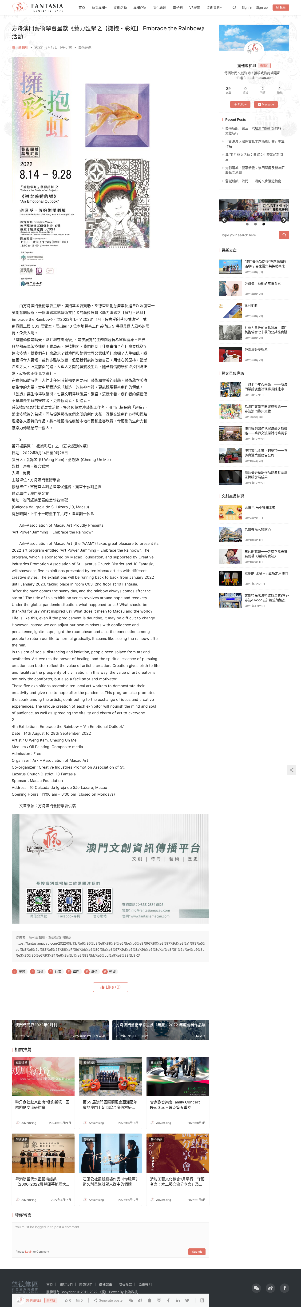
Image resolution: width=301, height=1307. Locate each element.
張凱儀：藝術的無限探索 (263, 283)
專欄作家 (140, 7)
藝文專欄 (98, 7)
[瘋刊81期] (230, 310)
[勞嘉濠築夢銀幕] (230, 354)
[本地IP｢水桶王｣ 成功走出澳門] (230, 578)
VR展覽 (194, 7)
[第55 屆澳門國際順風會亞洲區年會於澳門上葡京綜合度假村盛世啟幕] (110, 1076)
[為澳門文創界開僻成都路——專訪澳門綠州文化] (230, 411)
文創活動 (120, 7)
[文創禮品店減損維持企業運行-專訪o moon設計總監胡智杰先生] (230, 600)
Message (268, 104)
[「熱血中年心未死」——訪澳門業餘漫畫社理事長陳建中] (230, 389)
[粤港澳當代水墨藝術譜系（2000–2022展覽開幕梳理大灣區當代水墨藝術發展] (43, 1153)
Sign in (247, 7)
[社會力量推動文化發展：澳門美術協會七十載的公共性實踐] (230, 332)
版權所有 (52, 1292)
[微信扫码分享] (131, 1300)
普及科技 (131, 1292)
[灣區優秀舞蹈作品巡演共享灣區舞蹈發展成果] (230, 477)
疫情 (94, 972)
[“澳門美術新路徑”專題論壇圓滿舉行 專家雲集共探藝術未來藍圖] (230, 266)
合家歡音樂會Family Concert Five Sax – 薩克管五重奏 (175, 1105)
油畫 (58, 972)
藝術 (112, 972)
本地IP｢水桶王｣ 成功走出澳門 (266, 573)
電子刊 (178, 7)
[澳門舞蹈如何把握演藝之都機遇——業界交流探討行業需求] (230, 433)
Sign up (262, 7)
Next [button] (283, 220)
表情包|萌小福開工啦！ (262, 507)
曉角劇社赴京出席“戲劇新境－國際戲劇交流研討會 (42, 1105)
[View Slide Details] (254, 210)
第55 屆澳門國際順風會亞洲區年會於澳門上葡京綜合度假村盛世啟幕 (110, 1105)
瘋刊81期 (251, 305)
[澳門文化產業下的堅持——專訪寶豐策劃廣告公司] (230, 455)
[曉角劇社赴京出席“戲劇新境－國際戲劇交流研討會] (43, 1076)
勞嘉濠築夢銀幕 (256, 349)
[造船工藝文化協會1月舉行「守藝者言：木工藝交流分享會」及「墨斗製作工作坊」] (178, 1153)
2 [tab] (255, 224)
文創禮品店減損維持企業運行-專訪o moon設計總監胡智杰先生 (267, 599)
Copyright (68, 1292)
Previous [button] (224, 220)
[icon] (256, 1288)
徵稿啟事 (105, 1284)
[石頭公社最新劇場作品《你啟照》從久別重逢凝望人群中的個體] (110, 1153)
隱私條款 (125, 1284)
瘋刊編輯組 (20, 47)
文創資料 (213, 7)
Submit (197, 1251)
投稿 (282, 7)
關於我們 (66, 1284)
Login (28, 1251)
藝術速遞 (84, 47)
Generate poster (111, 1300)
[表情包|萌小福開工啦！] (230, 512)
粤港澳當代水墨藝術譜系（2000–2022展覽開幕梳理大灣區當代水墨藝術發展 (42, 1182)
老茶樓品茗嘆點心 (258, 529)
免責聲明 (145, 1284)
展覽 (22, 972)
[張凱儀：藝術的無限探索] (230, 288)
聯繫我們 (85, 1284)
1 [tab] (247, 224)
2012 (84, 1292)
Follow (242, 104)
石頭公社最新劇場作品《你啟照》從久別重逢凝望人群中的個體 (110, 1182)
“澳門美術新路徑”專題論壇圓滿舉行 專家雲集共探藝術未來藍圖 (266, 266)
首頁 (82, 7)
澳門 (76, 972)
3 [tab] (263, 224)
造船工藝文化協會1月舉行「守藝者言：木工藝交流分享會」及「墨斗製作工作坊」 (177, 1182)
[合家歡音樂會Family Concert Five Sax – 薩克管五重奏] (178, 1076)
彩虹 (40, 972)
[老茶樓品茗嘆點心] (230, 534)
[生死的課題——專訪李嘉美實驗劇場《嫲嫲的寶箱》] (230, 556)
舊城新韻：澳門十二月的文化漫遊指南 (253, 181)
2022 (93, 1292)
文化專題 (159, 7)
